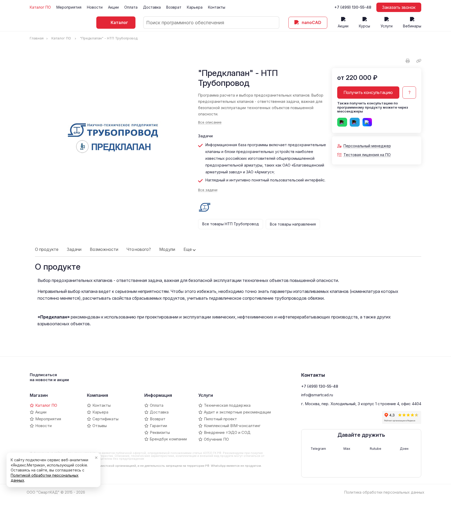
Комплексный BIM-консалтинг (232, 425)
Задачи (74, 249)
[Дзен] (341, 417)
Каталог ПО (40, 7)
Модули (167, 249)
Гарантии (158, 425)
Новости (95, 7)
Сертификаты (105, 418)
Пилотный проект (220, 418)
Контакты (216, 7)
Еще (187, 249)
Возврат (173, 7)
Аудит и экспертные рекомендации (237, 412)
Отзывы (99, 425)
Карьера (195, 7)
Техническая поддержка (227, 405)
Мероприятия (68, 7)
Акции (113, 7)
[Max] (323, 417)
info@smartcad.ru (317, 394)
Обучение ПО (216, 439)
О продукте (46, 249)
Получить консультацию (368, 92)
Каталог (119, 22)
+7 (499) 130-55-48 (352, 7)
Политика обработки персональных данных (384, 492)
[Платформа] (358, 417)
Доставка (152, 7)
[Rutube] (332, 417)
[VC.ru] (349, 417)
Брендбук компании (168, 438)
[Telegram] (314, 417)
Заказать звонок (399, 7)
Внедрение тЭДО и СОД (227, 432)
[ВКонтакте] (305, 417)
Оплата (131, 7)
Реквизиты (160, 432)
